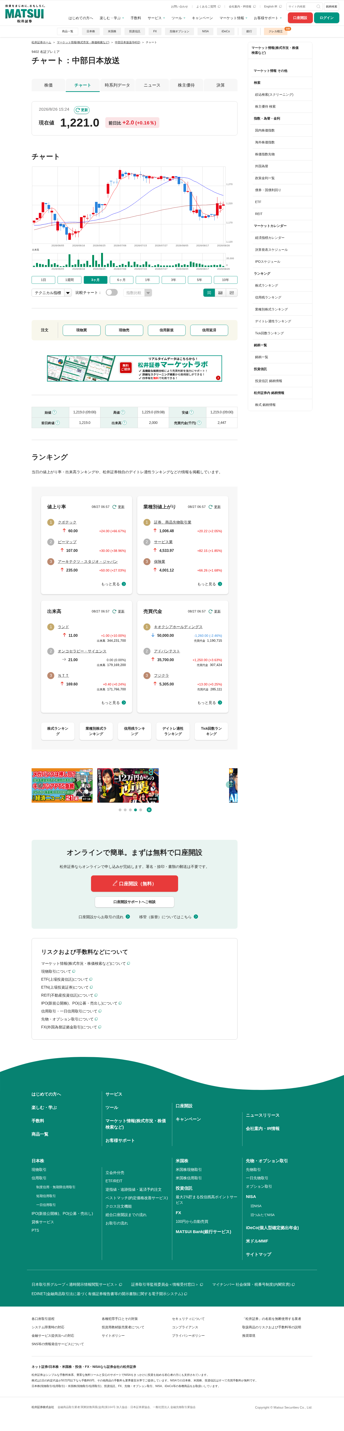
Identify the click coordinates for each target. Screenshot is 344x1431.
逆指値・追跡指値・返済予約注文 (134, 1189)
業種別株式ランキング (271, 309)
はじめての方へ (81, 18)
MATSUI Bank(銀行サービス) (203, 1231)
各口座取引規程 (43, 1319)
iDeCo (226, 31)
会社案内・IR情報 (240, 6)
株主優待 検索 (265, 106)
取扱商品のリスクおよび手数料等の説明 (271, 1327)
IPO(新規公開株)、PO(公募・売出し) (62, 1214)
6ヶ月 (121, 280)
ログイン (327, 18)
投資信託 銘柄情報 (268, 381)
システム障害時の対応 (48, 1327)
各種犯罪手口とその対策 (120, 1319)
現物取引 (39, 1170)
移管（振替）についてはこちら (165, 917)
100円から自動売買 (192, 1221)
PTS (35, 1230)
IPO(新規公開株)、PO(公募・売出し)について (79, 1003)
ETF (258, 202)
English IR (271, 6)
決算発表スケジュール (271, 249)
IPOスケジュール (267, 261)
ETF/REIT (114, 1181)
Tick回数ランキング (269, 333)
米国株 (112, 31)
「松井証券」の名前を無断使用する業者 (271, 1319)
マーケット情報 (232, 18)
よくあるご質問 (206, 6)
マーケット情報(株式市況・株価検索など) (275, 50)
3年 (173, 280)
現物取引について (56, 971)
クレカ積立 (276, 31)
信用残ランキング (268, 297)
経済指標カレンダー (270, 238)
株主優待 (186, 85)
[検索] (319, 6)
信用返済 (209, 330)
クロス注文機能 (119, 1206)
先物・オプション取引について (67, 1019)
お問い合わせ (179, 6)
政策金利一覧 (265, 178)
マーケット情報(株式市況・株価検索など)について (83, 963)
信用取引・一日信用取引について (69, 1011)
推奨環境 (248, 1335)
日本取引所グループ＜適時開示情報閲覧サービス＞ (75, 1284)
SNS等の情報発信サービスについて (58, 1344)
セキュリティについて (188, 1319)
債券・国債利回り (268, 190)
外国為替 (261, 166)
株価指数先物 (265, 154)
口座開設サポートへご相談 (134, 902)
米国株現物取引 (189, 1170)
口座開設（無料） (138, 883)
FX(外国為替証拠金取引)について (69, 1027)
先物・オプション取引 (267, 1160)
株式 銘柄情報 (265, 405)
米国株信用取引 (189, 1178)
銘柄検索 (331, 6)
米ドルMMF (257, 1241)
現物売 (124, 330)
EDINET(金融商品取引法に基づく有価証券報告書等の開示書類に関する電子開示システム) (107, 1294)
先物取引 (253, 1170)
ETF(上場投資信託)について (64, 979)
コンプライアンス (185, 1327)
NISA (205, 31)
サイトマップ (258, 1254)
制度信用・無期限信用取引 (56, 1187)
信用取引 (39, 1178)
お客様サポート (266, 18)
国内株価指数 (265, 130)
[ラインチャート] (231, 293)
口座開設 (300, 18)
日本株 (91, 31)
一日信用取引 (46, 1205)
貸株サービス (43, 1222)
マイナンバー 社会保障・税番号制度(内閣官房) (251, 1284)
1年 (147, 280)
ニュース (152, 85)
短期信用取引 (46, 1196)
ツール (177, 18)
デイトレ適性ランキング (273, 321)
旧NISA (256, 1206)
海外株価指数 (265, 142)
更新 (84, 110)
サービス (155, 18)
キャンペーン (202, 18)
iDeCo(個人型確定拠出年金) (272, 1227)
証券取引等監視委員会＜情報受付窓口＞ (165, 1284)
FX (155, 31)
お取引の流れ (117, 1223)
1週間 (69, 280)
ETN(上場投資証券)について (65, 987)
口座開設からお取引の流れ (101, 917)
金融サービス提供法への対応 (53, 1335)
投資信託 (134, 31)
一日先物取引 (257, 1178)
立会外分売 (115, 1173)
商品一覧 (67, 31)
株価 (48, 85)
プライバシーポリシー (188, 1335)
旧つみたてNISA (262, 1215)
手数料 (136, 18)
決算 (220, 85)
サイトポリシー (113, 1335)
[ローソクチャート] (209, 293)
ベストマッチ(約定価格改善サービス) (137, 1198)
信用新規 (167, 330)
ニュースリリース (263, 1115)
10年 (225, 280)
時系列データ (117, 85)
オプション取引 (259, 1186)
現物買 (81, 330)
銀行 (249, 31)
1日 (43, 280)
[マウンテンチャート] (220, 293)
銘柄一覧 (261, 357)
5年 (199, 280)
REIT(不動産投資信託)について (67, 995)
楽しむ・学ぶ (110, 18)
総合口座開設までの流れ (126, 1215)
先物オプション (179, 31)
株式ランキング (266, 285)
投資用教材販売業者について (123, 1327)
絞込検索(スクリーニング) (274, 94)
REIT (259, 214)
